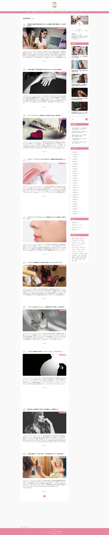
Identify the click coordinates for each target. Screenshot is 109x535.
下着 (80, 253)
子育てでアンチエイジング (77, 225)
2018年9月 (75, 197)
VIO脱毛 (77, 238)
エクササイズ (81, 240)
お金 (80, 238)
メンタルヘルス (80, 251)
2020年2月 (75, 159)
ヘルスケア (78, 249)
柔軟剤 (85, 255)
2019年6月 (75, 175)
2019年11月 (75, 163)
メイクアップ (74, 251)
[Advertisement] (44, 207)
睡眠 (81, 257)
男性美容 (73, 257)
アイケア (84, 238)
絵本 (72, 259)
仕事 (83, 253)
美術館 (76, 259)
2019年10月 (75, 166)
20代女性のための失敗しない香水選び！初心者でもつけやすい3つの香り (79, 132)
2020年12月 (75, 154)
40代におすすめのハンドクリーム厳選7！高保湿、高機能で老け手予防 (79, 135)
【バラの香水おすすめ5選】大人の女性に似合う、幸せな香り (79, 142)
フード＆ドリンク (83, 247)
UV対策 (73, 238)
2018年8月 (75, 199)
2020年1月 (75, 161)
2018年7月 (75, 201)
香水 (75, 260)
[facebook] (53, 529)
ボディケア (83, 249)
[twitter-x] (54, 529)
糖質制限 (84, 257)
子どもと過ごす (74, 255)
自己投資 (79, 259)
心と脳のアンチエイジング (77, 227)
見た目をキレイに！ (76, 229)
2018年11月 (76, 192)
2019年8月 (75, 171)
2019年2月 (75, 185)
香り (72, 260)
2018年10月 (76, 194)
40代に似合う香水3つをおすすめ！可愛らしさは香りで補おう (79, 139)
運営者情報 (59, 531)
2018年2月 (75, 213)
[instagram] (55, 529)
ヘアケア (73, 249)
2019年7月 (75, 173)
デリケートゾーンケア (75, 243)
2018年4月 (75, 208)
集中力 (84, 259)
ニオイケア (82, 243)
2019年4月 (75, 180)
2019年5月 (75, 178)
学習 (79, 255)
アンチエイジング (75, 240)
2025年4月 (75, 152)
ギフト (79, 242)
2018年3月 (75, 211)
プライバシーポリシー (52, 531)
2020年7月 (75, 156)
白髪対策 (77, 257)
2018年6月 (75, 204)
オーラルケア (74, 242)
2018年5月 (75, 206)
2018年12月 (75, 190)
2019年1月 (75, 187)
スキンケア (83, 242)
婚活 (86, 253)
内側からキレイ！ (76, 222)
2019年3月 (75, 182)
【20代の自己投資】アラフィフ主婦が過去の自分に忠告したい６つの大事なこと (79, 128)
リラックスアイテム (75, 253)
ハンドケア (74, 245)
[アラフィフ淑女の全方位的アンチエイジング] (54, 4)
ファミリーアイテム (75, 247)
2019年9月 (75, 168)
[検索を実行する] (86, 119)
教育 (82, 255)
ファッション (79, 245)
